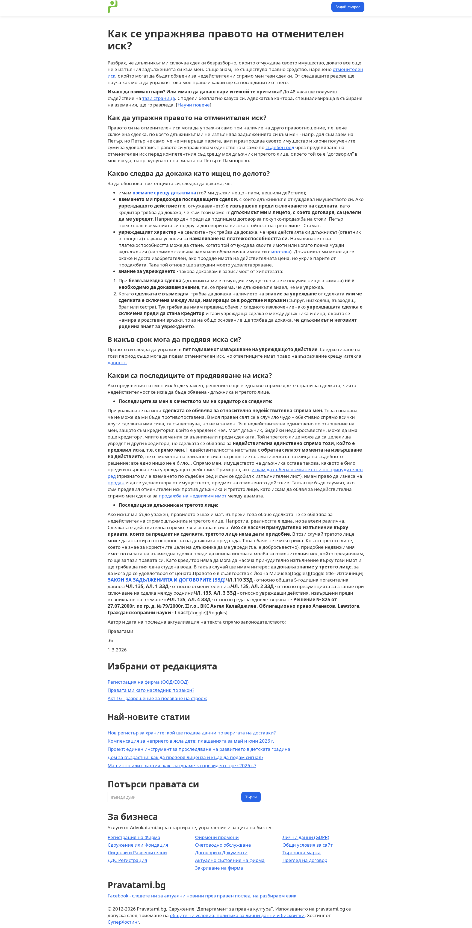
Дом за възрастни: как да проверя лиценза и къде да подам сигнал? (185, 757)
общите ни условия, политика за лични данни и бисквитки (237, 915)
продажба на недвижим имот (192, 496)
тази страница (158, 98)
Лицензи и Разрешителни (137, 852)
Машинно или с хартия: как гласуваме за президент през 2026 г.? (182, 765)
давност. (117, 362)
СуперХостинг (123, 922)
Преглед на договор (304, 860)
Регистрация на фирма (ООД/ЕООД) (148, 682)
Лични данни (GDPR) (305, 837)
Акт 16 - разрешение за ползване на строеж (157, 698)
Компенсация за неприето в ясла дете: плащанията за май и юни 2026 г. (191, 741)
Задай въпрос (347, 7)
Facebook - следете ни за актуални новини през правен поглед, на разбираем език (202, 896)
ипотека (280, 251)
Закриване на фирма (219, 868)
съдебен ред (280, 147)
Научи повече (194, 105)
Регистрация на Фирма (134, 837)
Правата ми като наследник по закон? (151, 690)
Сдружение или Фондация (138, 845)
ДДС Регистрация (127, 860)
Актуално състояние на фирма (230, 860)
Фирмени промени (217, 837)
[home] (113, 7)
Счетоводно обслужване (223, 845)
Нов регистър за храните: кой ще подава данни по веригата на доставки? (192, 733)
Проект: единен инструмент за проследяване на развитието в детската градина (199, 749)
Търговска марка (301, 852)
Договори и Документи (221, 852)
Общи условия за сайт (307, 845)
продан (116, 482)
